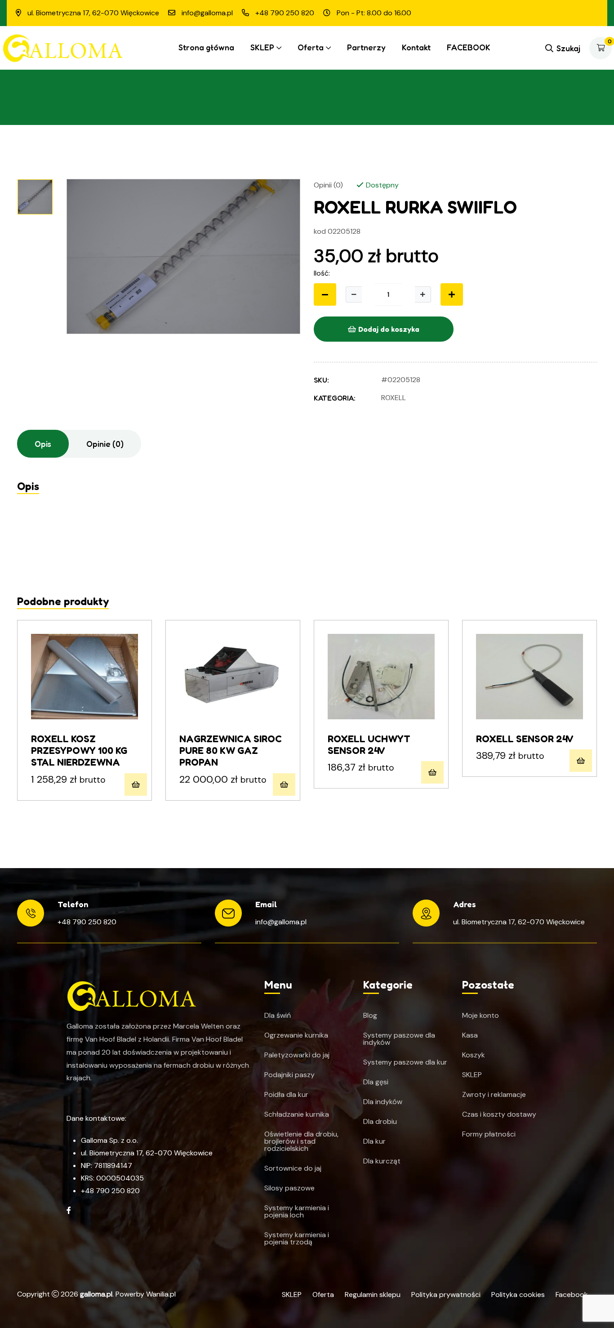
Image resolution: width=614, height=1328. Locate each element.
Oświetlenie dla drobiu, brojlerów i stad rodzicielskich (301, 1141)
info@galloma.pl (281, 922)
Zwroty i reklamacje (494, 1094)
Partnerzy (366, 47)
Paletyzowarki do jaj (296, 1055)
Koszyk (473, 1055)
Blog (370, 1015)
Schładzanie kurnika (296, 1114)
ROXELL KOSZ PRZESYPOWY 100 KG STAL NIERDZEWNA (79, 750)
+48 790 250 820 (87, 922)
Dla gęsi (375, 1082)
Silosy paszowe (289, 1188)
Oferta (311, 47)
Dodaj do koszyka (388, 329)
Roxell (393, 397)
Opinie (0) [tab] (105, 444)
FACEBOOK (468, 47)
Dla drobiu (380, 1121)
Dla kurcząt (381, 1161)
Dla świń (277, 1015)
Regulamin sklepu (372, 1294)
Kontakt (416, 47)
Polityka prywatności (446, 1294)
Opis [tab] (43, 444)
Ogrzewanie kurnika (296, 1035)
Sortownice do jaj (292, 1168)
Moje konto (480, 1015)
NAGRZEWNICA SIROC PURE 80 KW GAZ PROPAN (230, 750)
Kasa (470, 1035)
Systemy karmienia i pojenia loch (296, 1211)
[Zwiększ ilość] (423, 294)
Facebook (572, 1294)
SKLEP (262, 47)
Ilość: (322, 273)
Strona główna (206, 47)
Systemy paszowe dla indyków (399, 1039)
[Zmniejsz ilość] (325, 294)
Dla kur (374, 1141)
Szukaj (568, 48)
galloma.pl (96, 1294)
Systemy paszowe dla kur (405, 1062)
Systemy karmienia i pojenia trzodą (296, 1238)
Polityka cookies (518, 1294)
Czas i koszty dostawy (499, 1114)
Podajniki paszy (289, 1074)
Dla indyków (382, 1101)
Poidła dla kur (286, 1094)
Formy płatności (489, 1134)
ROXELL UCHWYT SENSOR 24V (369, 744)
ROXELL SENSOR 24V (525, 738)
